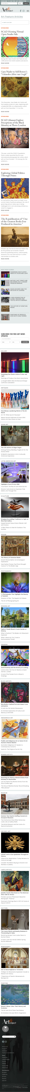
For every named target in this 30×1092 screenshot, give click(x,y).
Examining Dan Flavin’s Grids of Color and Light (19, 272)
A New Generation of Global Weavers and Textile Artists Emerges (18, 299)
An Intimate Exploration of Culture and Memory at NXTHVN (12, 711)
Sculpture (5, 496)
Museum (4, 793)
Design (3, 534)
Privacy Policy (19, 1087)
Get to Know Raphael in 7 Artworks (12, 969)
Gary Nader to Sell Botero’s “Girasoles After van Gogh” (14, 73)
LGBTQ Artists (6, 870)
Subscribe (25, 342)
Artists (4, 1076)
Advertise (5, 1067)
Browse (4, 1072)
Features (4, 1057)
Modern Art (5, 606)
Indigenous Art (7, 718)
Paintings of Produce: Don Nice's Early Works (18, 315)
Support (4, 1048)
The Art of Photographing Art (10, 601)
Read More (5, 63)
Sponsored (5, 28)
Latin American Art (8, 461)
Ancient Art (5, 831)
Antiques (4, 388)
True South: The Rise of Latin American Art (14, 486)
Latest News (6, 1059)
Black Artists (6, 681)
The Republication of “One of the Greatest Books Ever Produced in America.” (14, 221)
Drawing (4, 644)
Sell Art (4, 1080)
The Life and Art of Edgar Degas (11, 447)
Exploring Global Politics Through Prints (13, 174)
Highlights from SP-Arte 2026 (10, 484)
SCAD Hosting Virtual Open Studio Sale (12, 33)
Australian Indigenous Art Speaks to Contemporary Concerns (12, 746)
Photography (6, 571)
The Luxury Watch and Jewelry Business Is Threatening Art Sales (14, 932)
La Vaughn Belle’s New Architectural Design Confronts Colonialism (14, 381)
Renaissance (6, 946)
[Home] (7, 9)
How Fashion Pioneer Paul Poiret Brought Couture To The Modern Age (13, 565)
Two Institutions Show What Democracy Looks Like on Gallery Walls (13, 821)
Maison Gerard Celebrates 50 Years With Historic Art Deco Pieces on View (13, 418)
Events (4, 1061)
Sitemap (4, 1051)
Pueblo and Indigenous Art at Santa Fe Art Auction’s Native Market (14, 741)
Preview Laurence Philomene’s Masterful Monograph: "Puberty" (13, 897)
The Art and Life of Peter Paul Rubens (12, 1010)
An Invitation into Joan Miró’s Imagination (13, 1013)
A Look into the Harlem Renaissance (12, 708)
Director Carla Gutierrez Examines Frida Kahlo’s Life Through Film (13, 490)
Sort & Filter (7, 22)
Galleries (4, 1074)
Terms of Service (25, 1087)
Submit (26, 3)
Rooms (4, 1078)
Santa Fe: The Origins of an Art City (11, 749)
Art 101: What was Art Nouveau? (10, 415)
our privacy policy (5, 1085)
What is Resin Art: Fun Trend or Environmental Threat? (10, 638)
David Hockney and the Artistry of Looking (18, 289)
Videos (4, 1063)
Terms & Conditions (8, 1053)
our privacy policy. (16, 1086)
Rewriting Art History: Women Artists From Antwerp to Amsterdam (14, 778)
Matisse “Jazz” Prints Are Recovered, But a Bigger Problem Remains (18, 282)
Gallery (4, 351)
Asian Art (4, 424)
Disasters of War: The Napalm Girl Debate (13, 598)
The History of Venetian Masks (18, 306)
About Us (5, 1046)
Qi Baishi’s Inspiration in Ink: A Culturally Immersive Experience (13, 455)
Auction (4, 908)
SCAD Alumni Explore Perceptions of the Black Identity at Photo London (13, 122)
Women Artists (7, 754)
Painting (4, 983)
